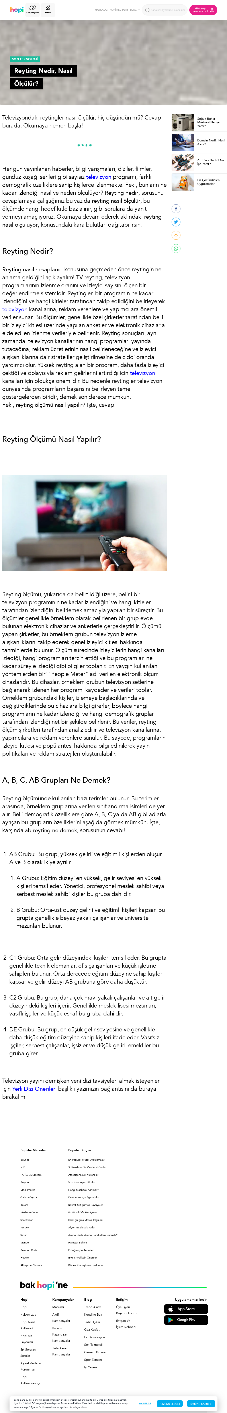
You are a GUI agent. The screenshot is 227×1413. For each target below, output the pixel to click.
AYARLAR (145, 1403)
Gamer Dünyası (95, 1352)
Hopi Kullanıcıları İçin (30, 1380)
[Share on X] (176, 222)
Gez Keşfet (92, 1330)
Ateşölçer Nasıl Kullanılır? (83, 1175)
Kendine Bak (93, 1315)
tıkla (20, 1403)
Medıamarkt (27, 1190)
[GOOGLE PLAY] (186, 1320)
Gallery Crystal (28, 1197)
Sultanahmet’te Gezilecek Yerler (87, 1167)
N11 (22, 1167)
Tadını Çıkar (92, 1322)
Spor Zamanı (93, 1360)
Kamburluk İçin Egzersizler (83, 1197)
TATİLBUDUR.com (30, 1175)
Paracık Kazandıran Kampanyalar (61, 1334)
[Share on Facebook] (176, 208)
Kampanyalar (32, 12)
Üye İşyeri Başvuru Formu (126, 1310)
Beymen (25, 1182)
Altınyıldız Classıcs (31, 1265)
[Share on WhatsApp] (176, 248)
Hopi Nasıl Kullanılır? (27, 1325)
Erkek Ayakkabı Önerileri (83, 1257)
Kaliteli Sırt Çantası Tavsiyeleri (86, 1205)
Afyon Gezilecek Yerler (81, 1227)
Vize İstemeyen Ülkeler (81, 1182)
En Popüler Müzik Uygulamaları (86, 1160)
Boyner (24, 1160)
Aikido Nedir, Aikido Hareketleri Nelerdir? (92, 1235)
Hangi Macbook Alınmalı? (83, 1190)
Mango (24, 1242)
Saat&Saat (26, 1220)
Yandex (24, 1227)
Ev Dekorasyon (94, 1337)
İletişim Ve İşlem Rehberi (125, 1324)
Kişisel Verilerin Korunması (30, 1366)
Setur (23, 1235)
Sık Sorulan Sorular (28, 1352)
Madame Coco (29, 1212)
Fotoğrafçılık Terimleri (81, 1250)
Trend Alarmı (93, 1307)
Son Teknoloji (93, 1345)
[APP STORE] (186, 1309)
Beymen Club (28, 1250)
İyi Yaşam (90, 1367)
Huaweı (24, 1257)
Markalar (58, 1307)
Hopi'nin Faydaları (26, 1339)
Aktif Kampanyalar (61, 1318)
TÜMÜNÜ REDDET (169, 1404)
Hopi (23, 1307)
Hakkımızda (28, 1315)
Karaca (24, 1205)
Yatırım (48, 12)
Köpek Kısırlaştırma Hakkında (85, 1265)
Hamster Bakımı (77, 1242)
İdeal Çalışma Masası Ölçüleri (85, 1220)
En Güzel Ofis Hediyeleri (83, 1212)
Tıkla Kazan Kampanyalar (61, 1351)
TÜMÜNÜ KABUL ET (201, 1404)
